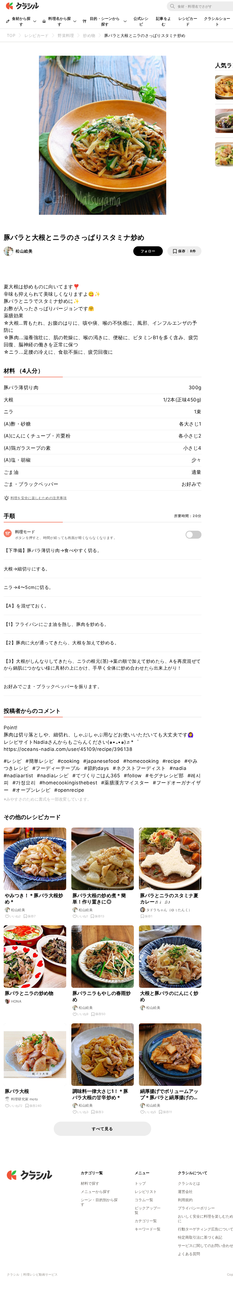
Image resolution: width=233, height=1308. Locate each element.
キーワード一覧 (148, 1229)
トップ (140, 1183)
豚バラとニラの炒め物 (29, 993)
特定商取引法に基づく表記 (200, 1237)
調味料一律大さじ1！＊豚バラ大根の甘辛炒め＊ (100, 1094)
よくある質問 (189, 1253)
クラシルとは (189, 1183)
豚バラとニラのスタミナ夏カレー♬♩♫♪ (169, 899)
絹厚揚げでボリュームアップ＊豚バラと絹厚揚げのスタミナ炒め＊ (169, 1094)
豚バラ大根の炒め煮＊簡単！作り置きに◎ (99, 899)
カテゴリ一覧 (146, 1221)
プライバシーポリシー (196, 1208)
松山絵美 (24, 251)
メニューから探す (95, 1191)
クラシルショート (217, 21)
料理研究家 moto (24, 1099)
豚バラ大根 (17, 1091)
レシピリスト (146, 1191)
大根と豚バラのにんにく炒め (169, 996)
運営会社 (185, 1191)
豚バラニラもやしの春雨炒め (101, 996)
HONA (16, 1001)
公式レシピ (141, 21)
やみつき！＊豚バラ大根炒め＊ (34, 899)
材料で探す (90, 1183)
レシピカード (187, 21)
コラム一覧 (144, 1199)
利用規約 (185, 1199)
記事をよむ (163, 21)
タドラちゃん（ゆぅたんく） (169, 910)
